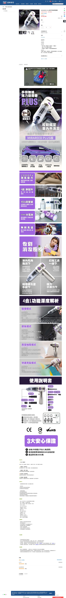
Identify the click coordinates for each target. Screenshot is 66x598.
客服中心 (53, 543)
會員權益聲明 (39, 597)
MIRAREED (43, 37)
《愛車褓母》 (37, 544)
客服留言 (39, 596)
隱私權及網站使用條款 (26, 597)
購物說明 (40, 543)
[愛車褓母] (8, 2)
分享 (43, 58)
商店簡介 (24, 596)
